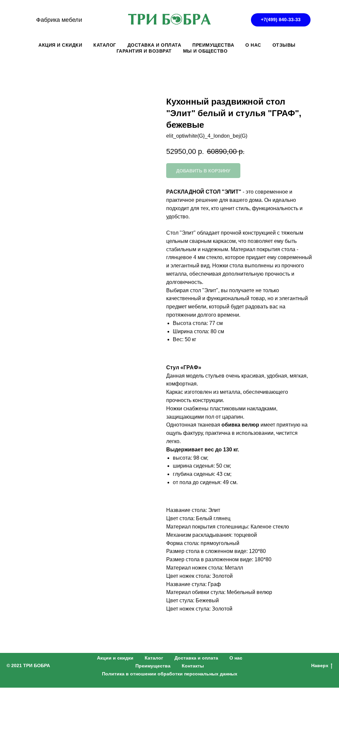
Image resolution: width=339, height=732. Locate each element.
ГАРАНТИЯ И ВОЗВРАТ (144, 51)
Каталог (154, 658)
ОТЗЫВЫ (284, 45)
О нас (235, 658)
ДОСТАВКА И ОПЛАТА (154, 45)
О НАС (253, 45)
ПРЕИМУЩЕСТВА (213, 45)
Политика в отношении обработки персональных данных (169, 673)
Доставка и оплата (196, 658)
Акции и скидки (115, 658)
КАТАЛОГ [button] (104, 45)
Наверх (319, 665)
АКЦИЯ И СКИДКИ (60, 45)
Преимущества (152, 665)
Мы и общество (205, 51)
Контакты (193, 665)
